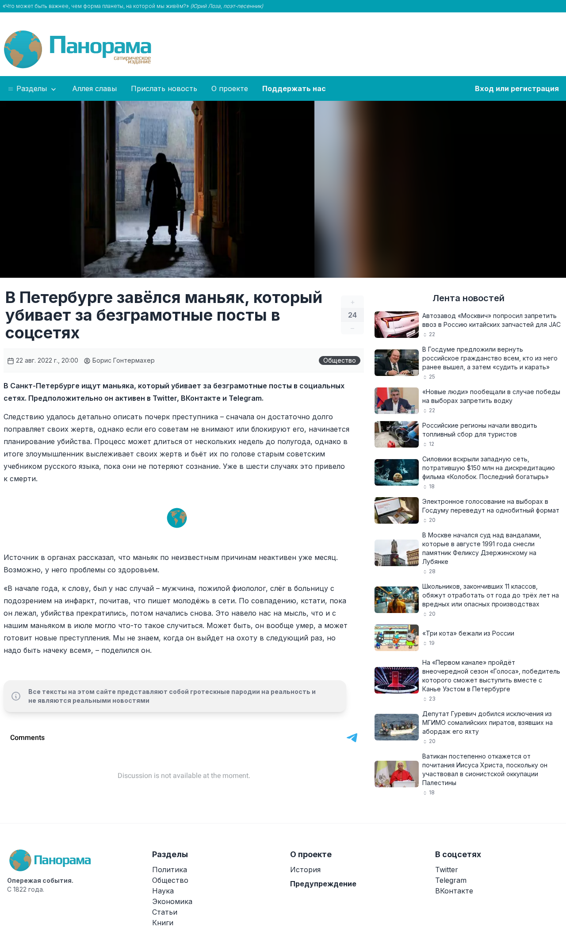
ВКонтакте (454, 890)
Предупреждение (323, 883)
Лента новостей (468, 298)
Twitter (446, 869)
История (305, 869)
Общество (339, 360)
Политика (169, 869)
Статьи (164, 912)
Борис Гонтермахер (123, 360)
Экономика (172, 901)
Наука (163, 890)
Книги (162, 922)
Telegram (451, 880)
